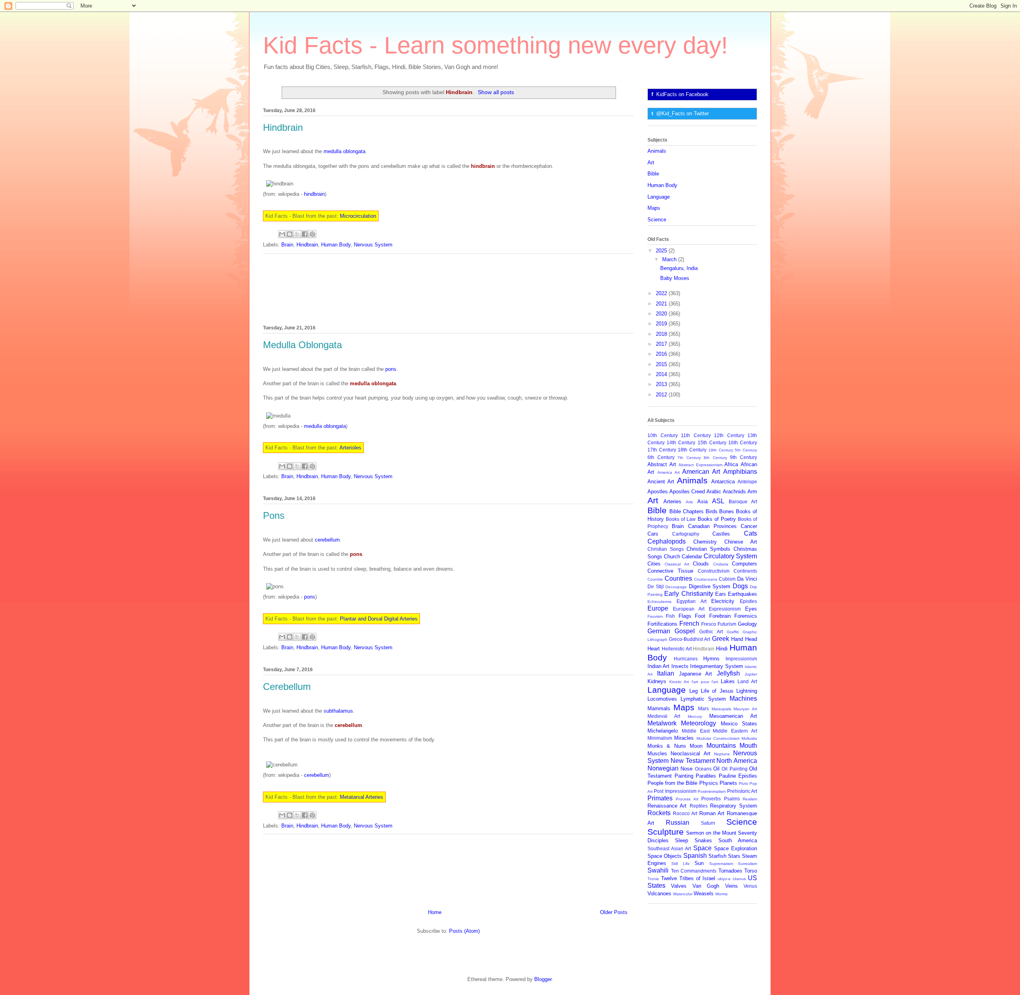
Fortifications (662, 624)
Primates (660, 798)
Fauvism (655, 616)
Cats (750, 533)
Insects (679, 666)
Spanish (695, 855)
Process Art (687, 799)
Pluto (743, 783)
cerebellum (327, 540)
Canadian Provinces (712, 526)
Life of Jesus (717, 691)
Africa (731, 464)
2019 (662, 324)
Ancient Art (660, 482)
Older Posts (614, 912)
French (689, 623)
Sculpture (665, 831)
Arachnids (734, 492)
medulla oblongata (344, 151)
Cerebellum (287, 686)
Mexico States (739, 724)
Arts (689, 502)
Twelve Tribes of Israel (688, 878)
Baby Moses (674, 278)
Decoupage (676, 587)
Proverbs (711, 798)
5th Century (746, 450)
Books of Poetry (717, 519)
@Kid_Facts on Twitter (682, 113)
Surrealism (747, 863)
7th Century (689, 457)
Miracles (684, 738)
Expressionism (725, 608)
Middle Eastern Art (735, 730)
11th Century (696, 435)
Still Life (680, 863)
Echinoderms (659, 601)
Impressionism (741, 658)
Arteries (672, 501)
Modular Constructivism (718, 738)
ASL (718, 501)
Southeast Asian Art (669, 848)
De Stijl (655, 586)
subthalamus (338, 711)
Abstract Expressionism (700, 465)
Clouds (701, 564)
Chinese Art (740, 542)
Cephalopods (666, 541)
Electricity (722, 601)
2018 (662, 334)
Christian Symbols (708, 549)
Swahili (658, 870)
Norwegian (663, 768)
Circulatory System (730, 556)
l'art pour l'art (705, 682)
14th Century (681, 442)
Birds (712, 511)
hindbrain (314, 194)
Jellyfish (728, 673)
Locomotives (662, 699)
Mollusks (749, 738)
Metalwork (662, 723)
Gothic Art (711, 631)
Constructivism (714, 570)
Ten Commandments (694, 870)
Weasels (704, 893)
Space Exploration (735, 848)
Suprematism (721, 863)
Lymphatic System (703, 699)
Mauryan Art (745, 709)
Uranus (739, 879)
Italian (665, 673)
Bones (726, 511)
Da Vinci (747, 579)
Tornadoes (730, 871)
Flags (685, 616)
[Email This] (282, 234)
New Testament (693, 760)
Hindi (722, 649)
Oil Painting (734, 768)
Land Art (747, 681)
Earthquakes (742, 594)
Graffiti (733, 632)
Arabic (713, 492)
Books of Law (681, 519)
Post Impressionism (675, 791)
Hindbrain (283, 127)
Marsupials (721, 709)
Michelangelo (662, 731)
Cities (654, 564)
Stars (734, 856)
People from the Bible (672, 783)
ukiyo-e (724, 879)
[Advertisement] (448, 288)
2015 (662, 364)
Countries (678, 578)
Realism (750, 799)
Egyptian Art (691, 601)
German (658, 631)
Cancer (749, 526)
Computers (744, 564)
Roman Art (711, 813)
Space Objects (664, 856)
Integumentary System (716, 666)
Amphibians (740, 471)
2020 (662, 314)
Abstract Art (661, 464)
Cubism (727, 578)
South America (737, 840)
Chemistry (705, 542)
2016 (662, 354)
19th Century (720, 450)
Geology (747, 624)
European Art (688, 608)
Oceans (703, 768)
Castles (721, 534)
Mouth (748, 745)
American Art (701, 471)
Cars (652, 534)
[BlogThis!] (290, 234)
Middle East (696, 730)
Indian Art (658, 666)
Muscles (657, 754)
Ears (720, 594)
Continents (745, 570)
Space (702, 848)
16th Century (742, 442)
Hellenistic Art (677, 648)
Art (650, 163)
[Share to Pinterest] (312, 234)
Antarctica (723, 482)
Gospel (685, 631)
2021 (662, 304)
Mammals (658, 708)
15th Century (712, 442)
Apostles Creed (687, 492)
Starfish (717, 856)
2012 (662, 395)
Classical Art (677, 564)
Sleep (681, 840)
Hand (737, 639)
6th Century (661, 457)
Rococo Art (685, 813)
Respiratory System (733, 806)
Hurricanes (686, 658)
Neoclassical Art (690, 754)
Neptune (722, 754)
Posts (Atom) (464, 931)
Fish (670, 616)
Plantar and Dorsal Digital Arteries (379, 619)
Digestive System (710, 586)
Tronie (653, 879)
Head (751, 639)
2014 (662, 374)
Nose (686, 769)
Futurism (727, 624)
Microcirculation (358, 216)
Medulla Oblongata (302, 344)
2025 (662, 251)
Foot (700, 616)
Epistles (748, 601)
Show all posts (496, 92)
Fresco (708, 624)
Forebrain (720, 616)
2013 (662, 384)
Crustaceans (705, 579)
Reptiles (699, 805)
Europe (657, 608)
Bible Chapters (686, 511)
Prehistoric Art (742, 791)
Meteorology (698, 723)
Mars (703, 708)
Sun (699, 863)
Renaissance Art (667, 806)
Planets (728, 783)
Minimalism (659, 738)
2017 (662, 344)
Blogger (542, 979)
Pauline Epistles (738, 776)
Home (434, 912)
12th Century (729, 435)
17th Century (661, 449)
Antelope (747, 481)
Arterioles (350, 448)
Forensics (745, 616)
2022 (662, 293)
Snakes (703, 840)
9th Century (743, 457)
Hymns (711, 659)
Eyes (751, 609)
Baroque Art (743, 501)
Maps (653, 208)
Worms (721, 894)
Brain (287, 245)
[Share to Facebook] (305, 234)
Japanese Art (695, 674)
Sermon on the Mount (711, 833)
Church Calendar (683, 557)
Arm (752, 492)
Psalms (732, 798)
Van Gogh (705, 886)
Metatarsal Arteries (361, 797)
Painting (684, 776)
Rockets (659, 813)
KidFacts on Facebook (682, 94)
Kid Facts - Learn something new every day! (495, 45)
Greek (720, 638)
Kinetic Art (679, 682)
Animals (656, 151)
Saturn (708, 823)
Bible (653, 174)
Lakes (728, 681)
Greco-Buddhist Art (689, 639)
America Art (668, 472)
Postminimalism (712, 791)
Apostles (657, 492)
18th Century (692, 449)
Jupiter (751, 674)
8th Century (715, 457)
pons (390, 369)
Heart (653, 649)
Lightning (746, 691)
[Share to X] (297, 234)
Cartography (685, 533)
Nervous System (373, 245)
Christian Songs (665, 549)
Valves (679, 886)
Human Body (336, 245)
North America (736, 760)
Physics (708, 783)
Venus (750, 886)
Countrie (655, 579)
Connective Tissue (670, 571)
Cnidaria (720, 564)
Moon (696, 746)
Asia (702, 501)
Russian (677, 822)
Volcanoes (659, 893)
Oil (716, 769)
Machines (743, 698)
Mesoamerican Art (733, 716)
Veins (731, 886)
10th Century (662, 435)
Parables (706, 776)
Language (658, 197)
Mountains (721, 745)
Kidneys (656, 681)
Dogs (740, 586)
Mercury (695, 716)
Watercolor (682, 894)
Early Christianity (688, 593)
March (670, 259)
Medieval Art (663, 716)
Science (656, 220)
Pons (273, 515)
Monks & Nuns (666, 746)
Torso (750, 871)
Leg (693, 691)
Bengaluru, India (679, 268)
